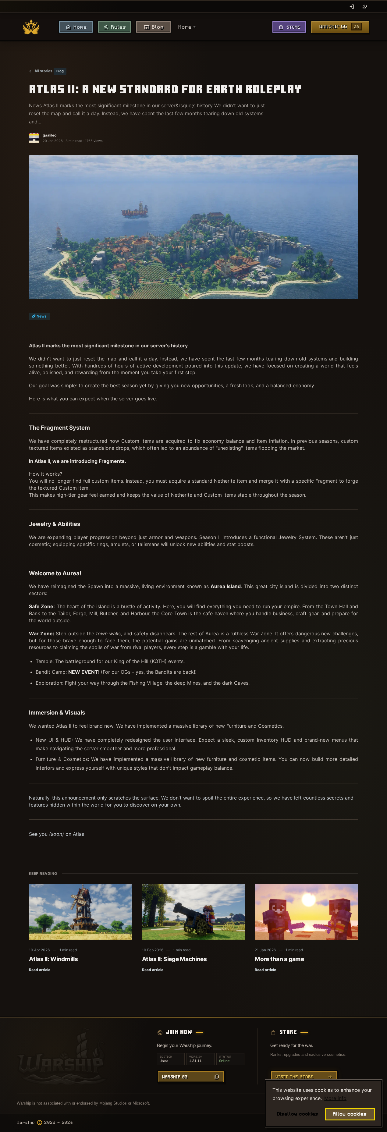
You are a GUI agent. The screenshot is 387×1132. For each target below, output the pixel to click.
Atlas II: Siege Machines (174, 959)
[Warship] (31, 26)
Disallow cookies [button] (297, 1114)
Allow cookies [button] (350, 1114)
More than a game (279, 959)
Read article (39, 969)
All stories (40, 71)
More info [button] (335, 1098)
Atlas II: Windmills (53, 959)
